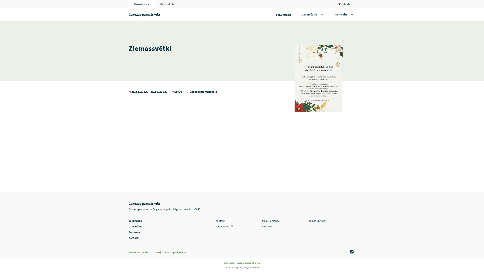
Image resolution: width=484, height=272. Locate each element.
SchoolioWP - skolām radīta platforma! (242, 262)
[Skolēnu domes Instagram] (351, 252)
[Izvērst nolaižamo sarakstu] (321, 14)
